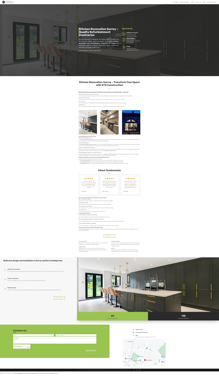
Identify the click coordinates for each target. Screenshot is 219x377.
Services (192, 2)
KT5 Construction (176, 2)
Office (137, 335)
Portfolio (203, 2)
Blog (197, 2)
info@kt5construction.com (142, 332)
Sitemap (120, 369)
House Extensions (114, 369)
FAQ (200, 2)
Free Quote (59, 297)
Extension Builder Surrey (98, 369)
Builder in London (107, 369)
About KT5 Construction (184, 2)
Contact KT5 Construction (211, 2)
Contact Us (109, 235)
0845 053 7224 (139, 329)
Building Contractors (126, 369)
